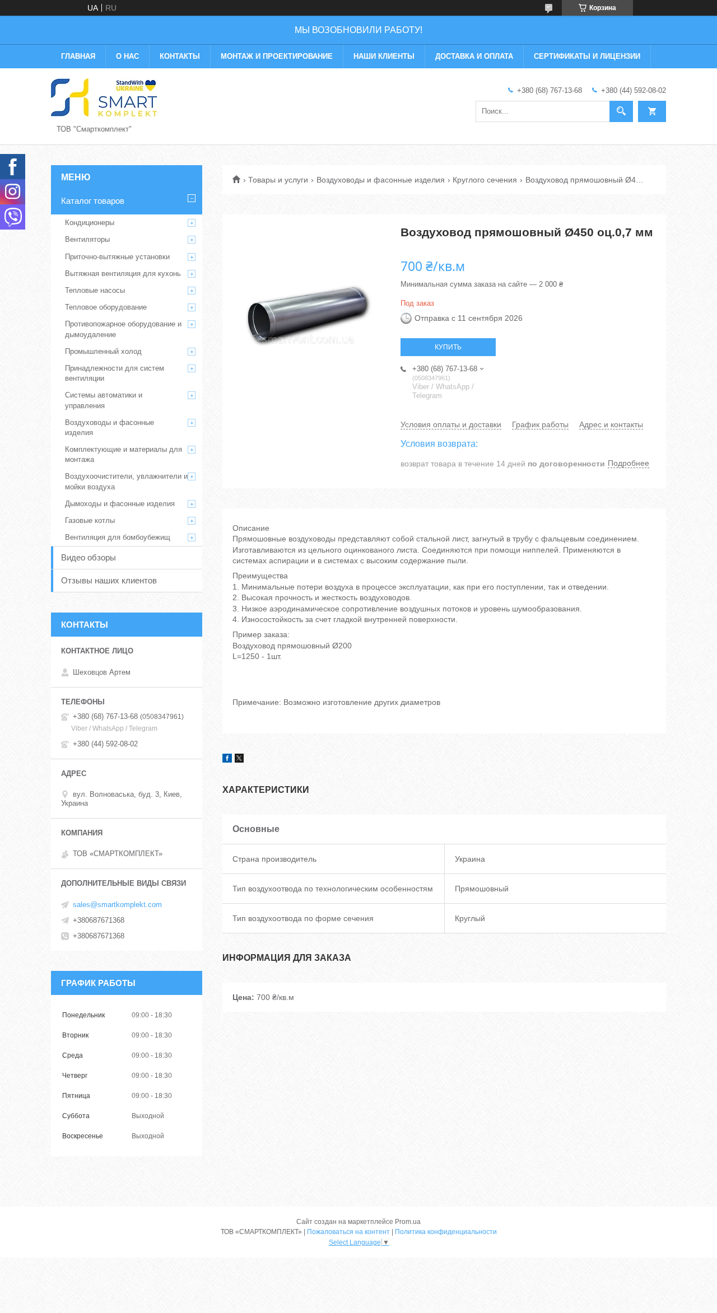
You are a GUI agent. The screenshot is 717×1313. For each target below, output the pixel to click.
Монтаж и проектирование (277, 56)
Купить (448, 347)
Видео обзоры (88, 557)
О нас (127, 56)
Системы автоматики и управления (103, 400)
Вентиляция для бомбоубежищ (117, 537)
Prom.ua (408, 1222)
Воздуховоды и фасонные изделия (380, 179)
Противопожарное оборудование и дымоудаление (123, 329)
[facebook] (227, 759)
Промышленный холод (103, 351)
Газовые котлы (90, 520)
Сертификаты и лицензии (587, 56)
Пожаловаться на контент (348, 1232)
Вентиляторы (87, 239)
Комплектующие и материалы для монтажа (123, 454)
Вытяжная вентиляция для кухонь (123, 273)
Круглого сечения (485, 179)
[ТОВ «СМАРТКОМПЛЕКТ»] (104, 97)
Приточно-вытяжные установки (117, 257)
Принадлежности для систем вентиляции (114, 373)
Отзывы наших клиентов (109, 580)
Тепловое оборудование (106, 307)
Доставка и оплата (474, 56)
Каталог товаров (92, 200)
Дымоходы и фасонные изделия (120, 503)
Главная (78, 56)
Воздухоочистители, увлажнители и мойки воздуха (126, 481)
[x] (239, 759)
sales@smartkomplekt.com (117, 904)
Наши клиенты (384, 56)
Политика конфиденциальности (446, 1232)
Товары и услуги (278, 179)
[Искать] (621, 111)
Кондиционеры (89, 222)
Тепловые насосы (95, 290)
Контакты (180, 56)
